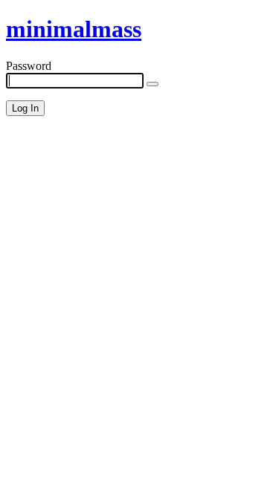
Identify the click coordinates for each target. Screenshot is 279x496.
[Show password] (152, 84)
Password (28, 65)
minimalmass (73, 29)
